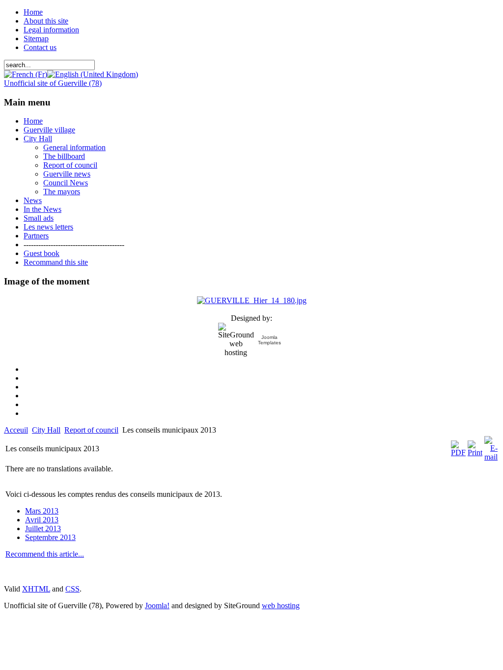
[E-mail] (491, 457)
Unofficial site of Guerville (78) (53, 83)
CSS (72, 589)
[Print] (475, 452)
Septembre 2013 (50, 537)
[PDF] (458, 452)
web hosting (281, 605)
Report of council (91, 430)
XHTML (36, 589)
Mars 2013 (41, 511)
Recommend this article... (44, 554)
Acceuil (16, 430)
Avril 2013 (41, 519)
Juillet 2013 (43, 528)
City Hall (46, 430)
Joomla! (157, 605)
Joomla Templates (269, 340)
